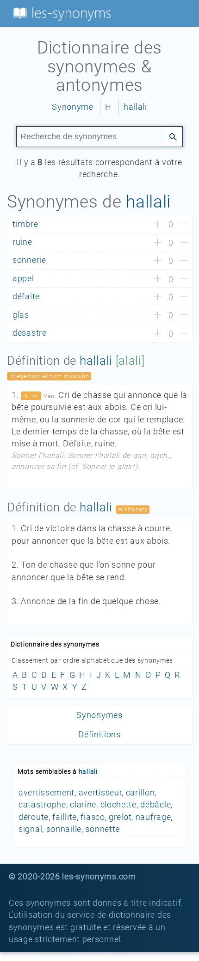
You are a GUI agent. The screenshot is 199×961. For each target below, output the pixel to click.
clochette (118, 804)
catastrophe (42, 804)
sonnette (102, 829)
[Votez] (157, 224)
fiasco (93, 817)
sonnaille (63, 829)
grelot (120, 817)
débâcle (155, 804)
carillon (140, 792)
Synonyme (72, 107)
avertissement (47, 792)
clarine (83, 804)
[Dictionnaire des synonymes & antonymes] (60, 13)
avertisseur (100, 792)
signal (30, 829)
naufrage (153, 817)
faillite (64, 817)
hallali (135, 107)
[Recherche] (173, 136)
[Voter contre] (184, 224)
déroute (34, 817)
